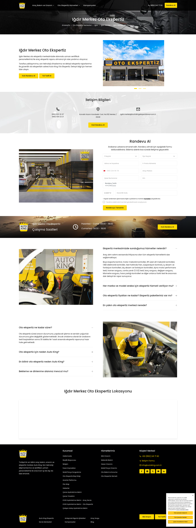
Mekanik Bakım (107, 460)
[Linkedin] (164, 471)
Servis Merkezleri (45, 522)
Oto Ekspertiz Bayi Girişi (71, 476)
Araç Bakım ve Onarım (42, 5)
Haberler (66, 488)
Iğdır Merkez (106, 25)
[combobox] (104, 170)
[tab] (135, 88)
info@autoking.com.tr (152, 465)
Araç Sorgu (95, 518)
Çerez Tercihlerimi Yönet (180, 521)
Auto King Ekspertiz (46, 518)
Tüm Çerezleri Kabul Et (180, 513)
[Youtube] (158, 471)
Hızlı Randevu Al (28, 76)
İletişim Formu (148, 460)
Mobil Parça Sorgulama (72, 472)
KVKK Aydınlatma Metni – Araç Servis (77, 500)
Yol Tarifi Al (46, 76)
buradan (147, 199)
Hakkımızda (67, 456)
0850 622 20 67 (58, 114)
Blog (92, 522)
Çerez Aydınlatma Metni (72, 492)
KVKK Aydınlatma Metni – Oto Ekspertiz (78, 504)
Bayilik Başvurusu (69, 460)
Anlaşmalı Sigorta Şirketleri (75, 518)
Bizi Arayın (147, 517)
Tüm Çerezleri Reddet (180, 517)
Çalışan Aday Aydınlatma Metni (75, 508)
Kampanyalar (70, 522)
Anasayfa (66, 25)
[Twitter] (153, 471)
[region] (180, 510)
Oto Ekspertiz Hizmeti (109, 476)
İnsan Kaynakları (69, 468)
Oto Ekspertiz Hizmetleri (68, 5)
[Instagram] (147, 471)
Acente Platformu (69, 480)
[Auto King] (22, 5)
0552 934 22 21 (58, 117)
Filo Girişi (66, 484)
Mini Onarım (105, 456)
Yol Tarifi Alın (163, 517)
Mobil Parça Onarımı (109, 468)
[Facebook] (141, 471)
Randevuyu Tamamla (115, 208)
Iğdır (96, 25)
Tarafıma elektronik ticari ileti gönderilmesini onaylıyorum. (126, 202)
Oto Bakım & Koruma (109, 472)
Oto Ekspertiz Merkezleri (82, 25)
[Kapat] (193, 495)
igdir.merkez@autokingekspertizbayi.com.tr (138, 114)
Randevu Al (170, 5)
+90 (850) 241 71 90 (150, 456)
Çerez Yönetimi (68, 496)
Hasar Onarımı (106, 464)
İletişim (65, 464)
